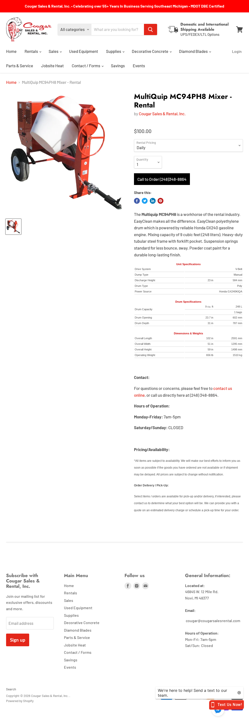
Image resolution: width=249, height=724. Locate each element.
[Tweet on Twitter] (145, 201)
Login (237, 51)
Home (11, 51)
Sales (54, 51)
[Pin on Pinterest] (160, 201)
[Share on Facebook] (137, 201)
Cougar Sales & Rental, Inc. (162, 113)
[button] (218, 710)
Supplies (114, 51)
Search (11, 689)
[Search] (150, 29)
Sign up (17, 640)
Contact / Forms (86, 65)
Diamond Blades (193, 51)
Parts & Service (19, 65)
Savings (118, 65)
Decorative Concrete (150, 51)
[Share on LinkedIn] (153, 201)
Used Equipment (83, 51)
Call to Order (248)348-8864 (162, 179)
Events (139, 65)
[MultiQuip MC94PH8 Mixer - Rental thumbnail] (13, 226)
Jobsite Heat (52, 65)
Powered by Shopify (20, 701)
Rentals (32, 51)
